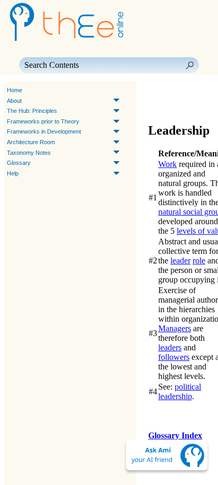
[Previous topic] (157, 90)
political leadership (179, 391)
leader (180, 260)
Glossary (19, 163)
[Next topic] (172, 90)
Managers (174, 328)
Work (167, 164)
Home (14, 90)
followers (173, 356)
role (199, 260)
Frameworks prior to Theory (43, 121)
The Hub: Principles (32, 111)
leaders (169, 347)
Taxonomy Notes (29, 152)
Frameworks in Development (44, 131)
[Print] (159, 105)
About (14, 101)
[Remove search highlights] (197, 105)
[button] (189, 65)
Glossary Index (175, 435)
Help (13, 173)
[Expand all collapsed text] (178, 105)
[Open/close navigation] (189, 90)
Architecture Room (31, 142)
